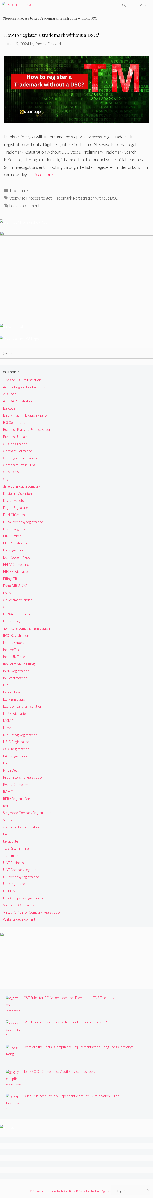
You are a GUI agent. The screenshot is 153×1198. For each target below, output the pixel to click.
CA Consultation (15, 444)
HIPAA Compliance (17, 614)
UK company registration (21, 877)
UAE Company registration (22, 870)
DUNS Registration (17, 529)
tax (5, 834)
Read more (43, 174)
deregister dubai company (22, 486)
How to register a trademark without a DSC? (51, 35)
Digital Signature (15, 508)
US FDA (9, 891)
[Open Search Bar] (124, 5)
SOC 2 (8, 820)
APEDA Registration (18, 401)
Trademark (18, 190)
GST (6, 607)
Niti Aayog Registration (20, 735)
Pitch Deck (11, 770)
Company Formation (18, 451)
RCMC (8, 792)
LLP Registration (15, 713)
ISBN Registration (16, 671)
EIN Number (12, 536)
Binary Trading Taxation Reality (25, 415)
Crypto (8, 479)
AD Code (9, 394)
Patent (8, 763)
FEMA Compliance (16, 564)
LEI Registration (15, 699)
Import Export (13, 642)
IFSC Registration (16, 635)
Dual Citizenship (15, 515)
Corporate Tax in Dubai (19, 465)
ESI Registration (15, 550)
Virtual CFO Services (18, 905)
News (7, 728)
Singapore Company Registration (27, 813)
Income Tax (11, 650)
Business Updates (16, 437)
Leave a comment (24, 205)
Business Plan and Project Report (27, 429)
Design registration (17, 493)
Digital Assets (13, 500)
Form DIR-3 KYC (15, 586)
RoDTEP (9, 806)
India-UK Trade (14, 657)
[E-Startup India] (16, 5)
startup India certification (21, 827)
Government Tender (17, 600)
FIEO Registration (16, 571)
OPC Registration (16, 749)
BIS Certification (15, 422)
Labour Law (11, 692)
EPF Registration (15, 543)
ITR (5, 685)
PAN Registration (16, 756)
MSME (8, 721)
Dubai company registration (23, 522)
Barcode (9, 408)
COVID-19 (11, 472)
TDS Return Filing (16, 848)
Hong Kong (11, 621)
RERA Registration (16, 799)
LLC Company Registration (22, 706)
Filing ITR (10, 579)
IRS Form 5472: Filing (19, 664)
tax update (10, 841)
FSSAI (7, 593)
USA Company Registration (23, 898)
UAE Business (13, 863)
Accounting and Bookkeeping (24, 387)
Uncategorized (14, 884)
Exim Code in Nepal (17, 557)
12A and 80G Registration (22, 380)
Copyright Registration (20, 458)
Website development (19, 919)
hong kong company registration (26, 628)
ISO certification (15, 678)
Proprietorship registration (23, 777)
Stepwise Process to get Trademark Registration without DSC (63, 197)
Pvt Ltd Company (15, 784)
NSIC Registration (16, 742)
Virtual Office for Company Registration (32, 912)
